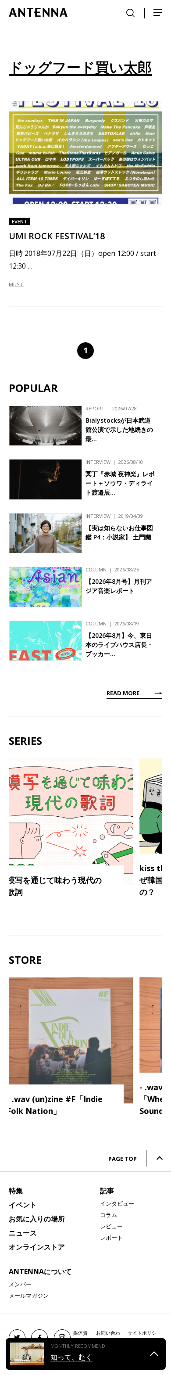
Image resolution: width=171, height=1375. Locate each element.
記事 (107, 1190)
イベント (23, 1205)
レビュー (111, 1226)
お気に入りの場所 (37, 1219)
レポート (111, 1238)
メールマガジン (29, 1296)
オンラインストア (37, 1247)
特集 (16, 1190)
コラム (108, 1215)
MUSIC (16, 284)
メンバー (20, 1284)
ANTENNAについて (40, 1271)
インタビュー (117, 1203)
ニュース (23, 1233)
